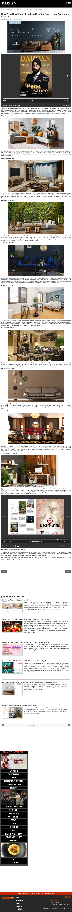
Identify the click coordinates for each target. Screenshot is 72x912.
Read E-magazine (7, 897)
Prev (4, 571)
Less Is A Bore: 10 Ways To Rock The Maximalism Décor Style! (24, 661)
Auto (14, 830)
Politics (13, 788)
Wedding (14, 771)
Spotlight (13, 810)
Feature (13, 840)
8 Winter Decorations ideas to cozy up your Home (19, 705)
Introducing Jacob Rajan (34, 9)
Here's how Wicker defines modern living (16, 600)
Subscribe (19, 906)
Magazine (10, 9)
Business (14, 827)
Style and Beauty (14, 837)
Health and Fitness (13, 834)
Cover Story (13, 817)
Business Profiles (14, 806)
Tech (14, 823)
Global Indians (19, 9)
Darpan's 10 (14, 813)
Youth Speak (13, 774)
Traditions (19, 900)
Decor (20, 11)
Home (2, 9)
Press (18, 903)
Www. (5, 11)
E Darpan (19, 909)
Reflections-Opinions (13, 781)
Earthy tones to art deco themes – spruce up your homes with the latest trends (29, 682)
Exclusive (13, 863)
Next (68, 571)
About (18, 897)
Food (14, 859)
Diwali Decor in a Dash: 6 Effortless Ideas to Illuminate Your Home (25, 619)
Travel (14, 820)
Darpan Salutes (14, 784)
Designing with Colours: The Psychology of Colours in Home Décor (26, 642)
